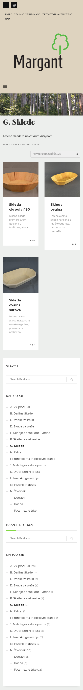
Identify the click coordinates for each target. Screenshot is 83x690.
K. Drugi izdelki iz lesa (25, 471)
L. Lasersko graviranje (24, 478)
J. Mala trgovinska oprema (28, 465)
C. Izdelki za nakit (22, 420)
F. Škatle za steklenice (25, 439)
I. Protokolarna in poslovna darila (32, 458)
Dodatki (19, 497)
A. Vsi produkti (20, 407)
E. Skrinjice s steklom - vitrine (30, 433)
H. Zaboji (16, 452)
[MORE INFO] (32, 240)
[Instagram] (14, 5)
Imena (18, 504)
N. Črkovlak (18, 491)
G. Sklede (17, 446)
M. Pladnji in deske (23, 484)
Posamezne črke (25, 510)
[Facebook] (6, 5)
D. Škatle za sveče (22, 426)
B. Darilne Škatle (21, 413)
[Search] (71, 379)
